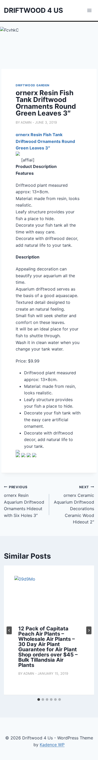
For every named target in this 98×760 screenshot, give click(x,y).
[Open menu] (89, 10)
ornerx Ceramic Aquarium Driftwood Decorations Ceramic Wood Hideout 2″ (74, 505)
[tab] (38, 699)
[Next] (88, 630)
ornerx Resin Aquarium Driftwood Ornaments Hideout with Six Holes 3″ (24, 501)
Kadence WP (52, 744)
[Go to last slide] (9, 630)
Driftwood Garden (32, 85)
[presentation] (49, 599)
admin (26, 122)
